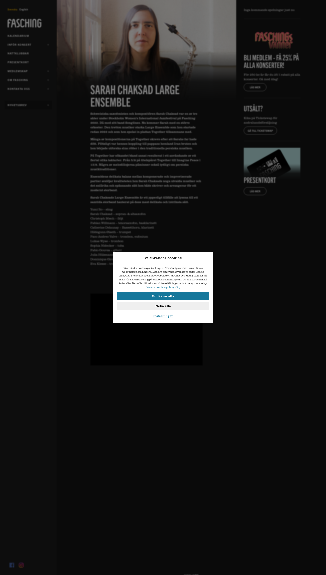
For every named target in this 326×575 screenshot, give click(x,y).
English (23, 9)
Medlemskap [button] (18, 72)
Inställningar (163, 316)
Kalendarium (18, 35)
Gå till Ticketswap (260, 130)
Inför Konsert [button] (20, 46)
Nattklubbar (18, 53)
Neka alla (163, 306)
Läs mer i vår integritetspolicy (163, 287)
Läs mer (255, 87)
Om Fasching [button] (18, 81)
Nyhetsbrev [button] (17, 106)
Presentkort (18, 62)
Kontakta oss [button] (19, 90)
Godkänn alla (163, 296)
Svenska (13, 9)
